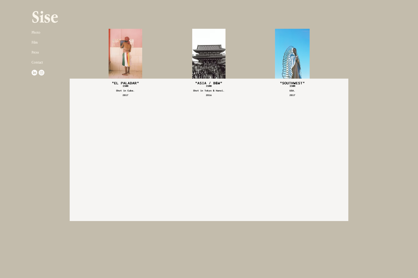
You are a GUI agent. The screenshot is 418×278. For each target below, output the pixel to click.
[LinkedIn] (34, 72)
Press (35, 52)
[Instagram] (41, 72)
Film (35, 42)
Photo (36, 32)
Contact (37, 62)
